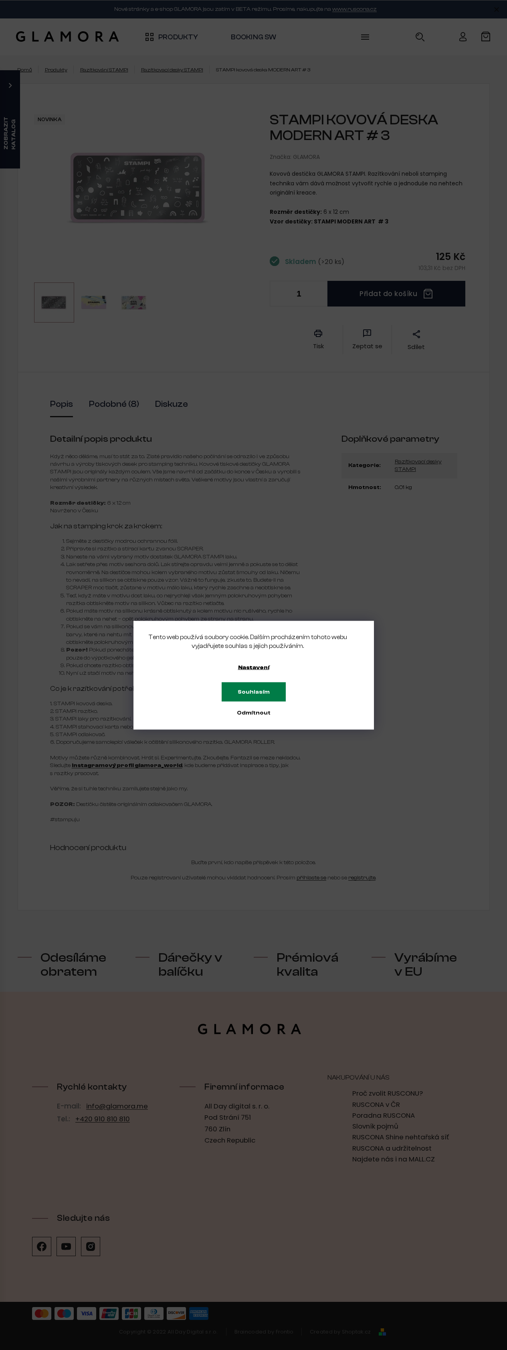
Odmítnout (254, 712)
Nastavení (253, 667)
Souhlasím (254, 691)
